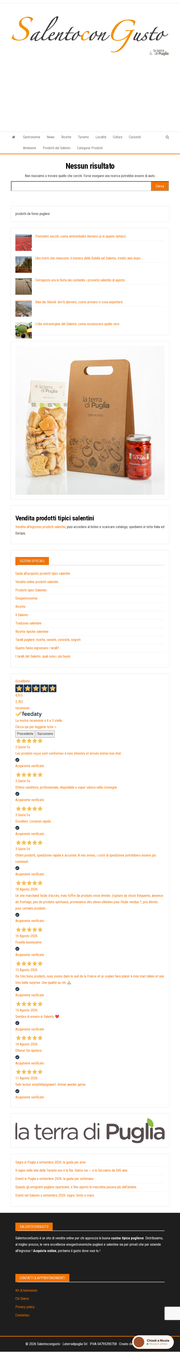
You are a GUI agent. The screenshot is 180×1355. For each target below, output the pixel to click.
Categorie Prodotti (90, 148)
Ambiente (29, 148)
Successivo (45, 734)
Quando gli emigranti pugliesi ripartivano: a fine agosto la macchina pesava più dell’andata (75, 1187)
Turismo (83, 137)
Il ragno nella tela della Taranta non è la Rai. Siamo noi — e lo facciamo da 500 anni (71, 1170)
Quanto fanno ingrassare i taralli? (37, 648)
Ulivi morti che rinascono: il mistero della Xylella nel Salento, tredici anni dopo (87, 258)
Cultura (117, 137)
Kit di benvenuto (26, 1290)
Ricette (66, 137)
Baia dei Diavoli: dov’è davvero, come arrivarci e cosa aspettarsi (79, 302)
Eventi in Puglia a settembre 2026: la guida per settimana (54, 1179)
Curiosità (135, 137)
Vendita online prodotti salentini (36, 582)
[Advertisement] (90, 89)
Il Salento (21, 615)
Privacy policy (25, 1307)
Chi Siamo (22, 1298)
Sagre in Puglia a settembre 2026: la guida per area (50, 1162)
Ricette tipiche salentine (32, 632)
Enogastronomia (26, 598)
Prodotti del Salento (56, 148)
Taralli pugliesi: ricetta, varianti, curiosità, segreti (48, 640)
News (51, 137)
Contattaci (22, 1315)
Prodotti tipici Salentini (31, 590)
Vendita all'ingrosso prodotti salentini (40, 527)
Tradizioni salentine (28, 623)
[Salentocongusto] (14, 137)
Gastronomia (31, 137)
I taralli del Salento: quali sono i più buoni (42, 656)
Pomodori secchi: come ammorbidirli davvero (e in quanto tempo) (80, 236)
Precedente (25, 734)
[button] (153, 1342)
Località (100, 137)
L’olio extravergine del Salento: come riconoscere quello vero (77, 324)
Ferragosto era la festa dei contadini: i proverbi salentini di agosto (80, 280)
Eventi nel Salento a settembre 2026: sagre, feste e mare (54, 1195)
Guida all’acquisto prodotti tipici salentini (42, 573)
